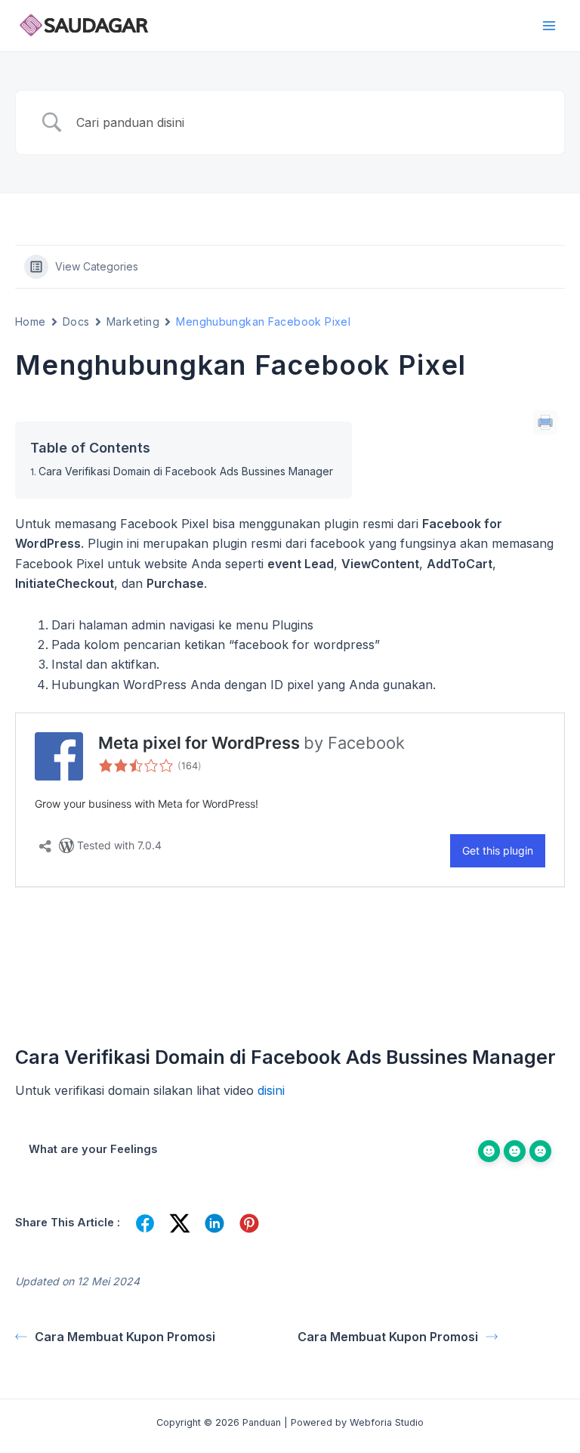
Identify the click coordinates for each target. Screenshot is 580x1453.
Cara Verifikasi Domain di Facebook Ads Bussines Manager (186, 471)
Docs (76, 321)
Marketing (132, 321)
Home (30, 321)
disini (271, 1090)
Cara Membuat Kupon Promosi (125, 1336)
